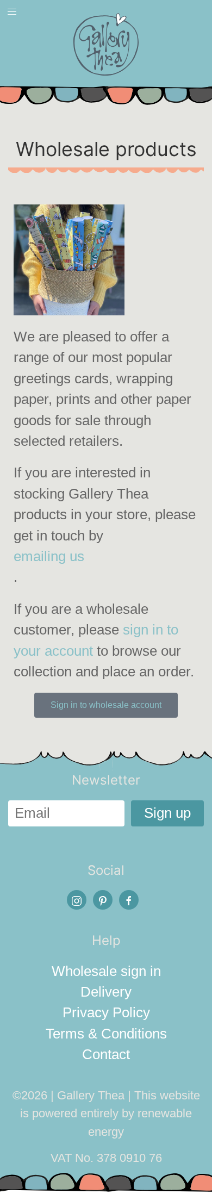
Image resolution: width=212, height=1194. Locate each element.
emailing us (49, 556)
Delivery (106, 991)
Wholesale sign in (106, 971)
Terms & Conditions (106, 1033)
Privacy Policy (106, 1012)
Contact (106, 1054)
